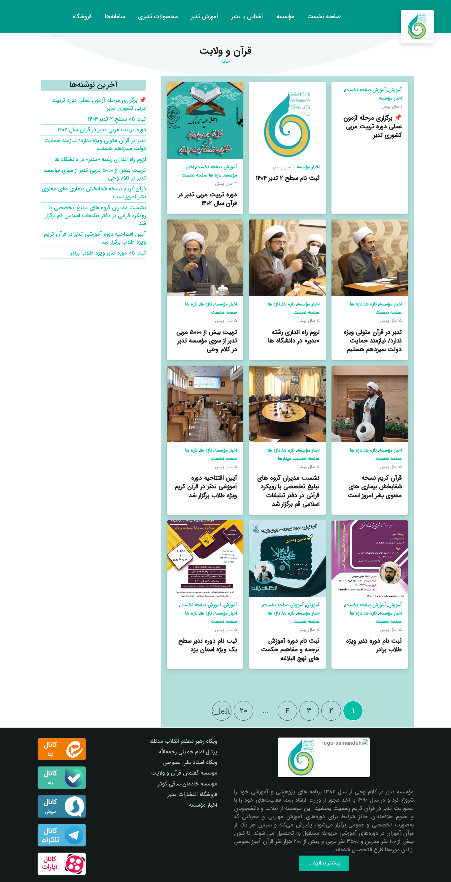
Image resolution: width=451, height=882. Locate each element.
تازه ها (370, 304)
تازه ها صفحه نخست (201, 175)
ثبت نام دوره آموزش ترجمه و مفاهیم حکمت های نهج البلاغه (290, 649)
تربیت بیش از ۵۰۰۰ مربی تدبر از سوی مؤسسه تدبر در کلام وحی (206, 340)
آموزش (395, 90)
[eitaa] (61, 749)
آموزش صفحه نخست (365, 90)
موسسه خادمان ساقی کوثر (187, 784)
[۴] (61, 863)
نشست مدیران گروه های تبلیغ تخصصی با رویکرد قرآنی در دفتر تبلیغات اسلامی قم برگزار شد (288, 491)
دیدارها (284, 458)
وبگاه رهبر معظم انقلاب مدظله (183, 741)
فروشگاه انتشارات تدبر (192, 794)
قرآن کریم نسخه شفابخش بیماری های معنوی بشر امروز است (375, 486)
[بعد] (222, 711)
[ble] (61, 777)
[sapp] (61, 806)
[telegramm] (61, 835)
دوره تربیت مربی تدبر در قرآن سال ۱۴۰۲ (207, 199)
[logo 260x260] (417, 26)
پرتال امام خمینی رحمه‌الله (188, 751)
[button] (17, 16)
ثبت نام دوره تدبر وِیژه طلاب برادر (374, 645)
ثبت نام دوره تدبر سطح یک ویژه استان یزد (207, 645)
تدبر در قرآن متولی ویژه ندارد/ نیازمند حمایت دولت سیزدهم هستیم (373, 340)
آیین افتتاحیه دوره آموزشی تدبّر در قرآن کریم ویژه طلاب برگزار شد (206, 486)
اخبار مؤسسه (390, 98)
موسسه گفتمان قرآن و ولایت (184, 773)
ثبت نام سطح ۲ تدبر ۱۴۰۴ (288, 178)
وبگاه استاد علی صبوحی (190, 762)
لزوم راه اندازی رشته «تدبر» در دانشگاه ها (294, 336)
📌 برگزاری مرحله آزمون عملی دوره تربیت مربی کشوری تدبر (372, 126)
